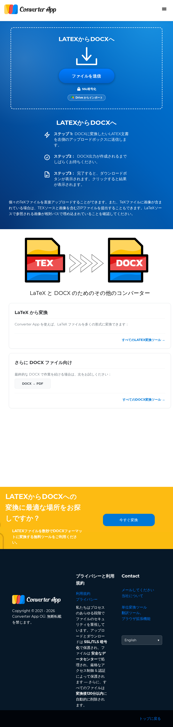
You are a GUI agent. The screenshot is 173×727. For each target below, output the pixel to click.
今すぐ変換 (128, 520)
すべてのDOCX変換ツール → (144, 400)
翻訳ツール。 (132, 613)
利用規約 (83, 593)
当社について (132, 596)
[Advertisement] (86, 451)
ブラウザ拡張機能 (136, 619)
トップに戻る (150, 718)
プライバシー (87, 599)
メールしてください (138, 590)
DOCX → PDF (32, 383)
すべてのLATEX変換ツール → (143, 340)
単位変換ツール (134, 607)
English (130, 640)
